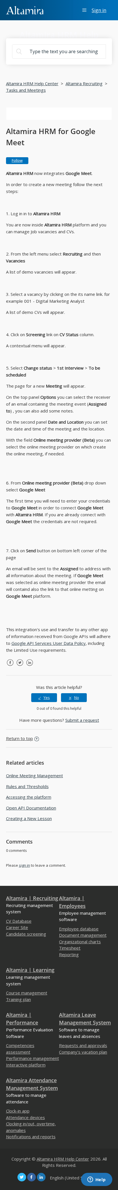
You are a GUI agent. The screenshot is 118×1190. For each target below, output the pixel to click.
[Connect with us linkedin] (41, 1177)
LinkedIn (29, 667)
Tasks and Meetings (26, 90)
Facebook (10, 667)
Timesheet (69, 948)
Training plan (18, 999)
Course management (26, 993)
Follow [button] (17, 160)
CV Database (19, 921)
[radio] (44, 697)
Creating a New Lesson (29, 818)
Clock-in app (18, 1111)
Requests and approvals (83, 1045)
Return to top (19, 738)
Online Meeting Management (34, 775)
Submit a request (82, 720)
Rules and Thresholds (27, 786)
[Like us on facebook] (31, 1177)
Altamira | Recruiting (32, 898)
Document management (83, 935)
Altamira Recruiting (84, 83)
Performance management (32, 1058)
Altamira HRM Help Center (32, 83)
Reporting (69, 954)
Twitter (20, 667)
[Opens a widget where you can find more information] (96, 1180)
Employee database (79, 929)
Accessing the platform (28, 797)
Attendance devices (25, 1117)
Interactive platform (26, 1065)
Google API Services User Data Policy (48, 643)
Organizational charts (80, 941)
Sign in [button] (99, 10)
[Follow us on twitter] (21, 1177)
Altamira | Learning (30, 969)
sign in (24, 865)
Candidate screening (26, 934)
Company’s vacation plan (83, 1052)
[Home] (24, 10)
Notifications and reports (31, 1136)
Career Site (17, 927)
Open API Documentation (31, 808)
